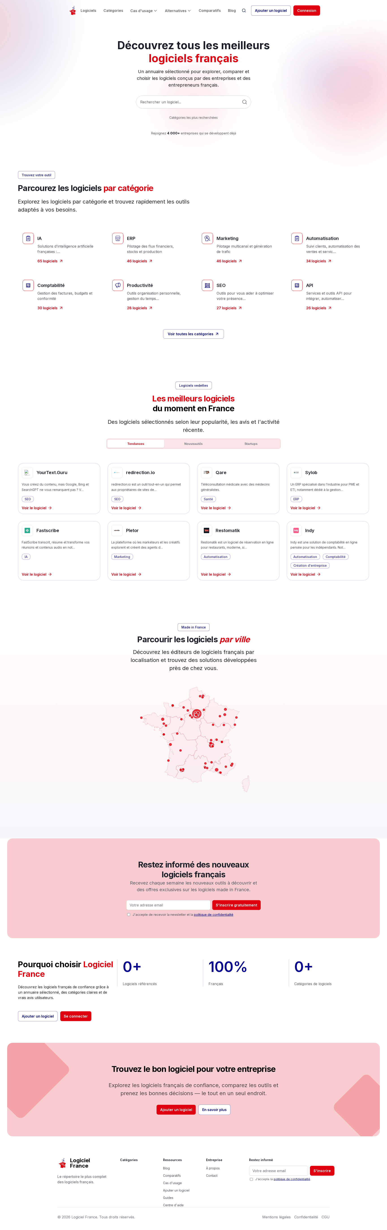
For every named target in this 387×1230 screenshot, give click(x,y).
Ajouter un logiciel (271, 10)
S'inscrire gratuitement (236, 905)
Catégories (113, 10)
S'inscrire (322, 1170)
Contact (211, 1175)
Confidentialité (306, 1217)
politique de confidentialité (213, 914)
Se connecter (76, 1016)
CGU (326, 1217)
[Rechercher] (243, 10)
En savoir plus (214, 1109)
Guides (168, 1198)
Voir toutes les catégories (190, 334)
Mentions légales (276, 1217)
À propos (213, 1168)
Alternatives (176, 10)
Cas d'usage (141, 10)
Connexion (306, 10)
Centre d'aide (173, 1205)
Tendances (135, 443)
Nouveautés (193, 443)
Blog (232, 10)
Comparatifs (210, 10)
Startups (251, 443)
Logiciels (88, 10)
